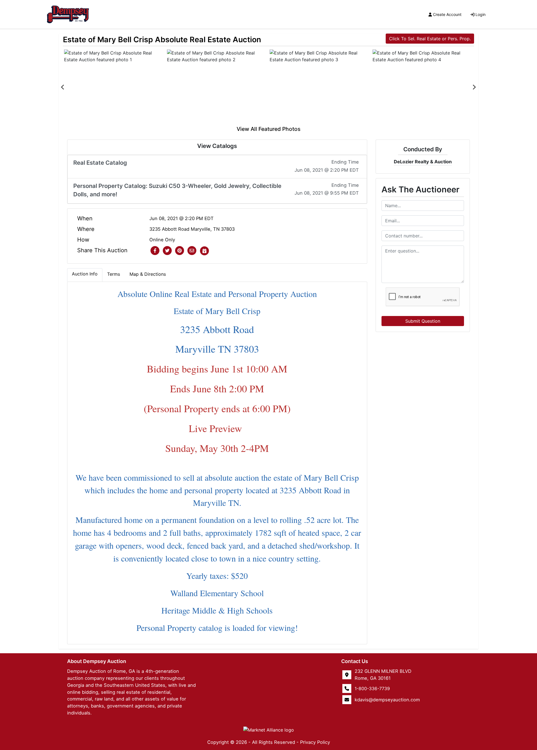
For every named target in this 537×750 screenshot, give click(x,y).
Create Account (447, 14)
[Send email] (191, 251)
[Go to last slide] (62, 87)
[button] (155, 251)
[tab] (84, 275)
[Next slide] (474, 87)
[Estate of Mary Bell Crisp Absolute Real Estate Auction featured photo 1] (114, 87)
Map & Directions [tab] (147, 274)
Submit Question (422, 321)
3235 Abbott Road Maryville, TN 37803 (192, 229)
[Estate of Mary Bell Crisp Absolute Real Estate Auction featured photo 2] (217, 87)
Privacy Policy (315, 742)
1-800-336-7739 (372, 688)
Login (480, 14)
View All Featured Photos (268, 129)
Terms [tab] (113, 274)
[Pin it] (179, 251)
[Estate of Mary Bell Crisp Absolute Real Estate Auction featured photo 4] (423, 87)
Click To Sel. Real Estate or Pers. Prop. (430, 38)
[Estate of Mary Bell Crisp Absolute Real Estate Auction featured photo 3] (320, 87)
